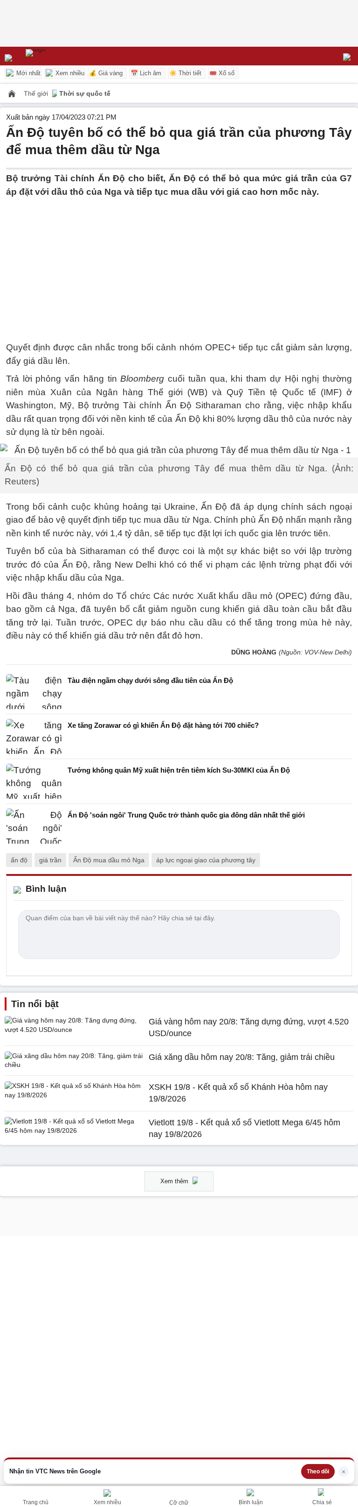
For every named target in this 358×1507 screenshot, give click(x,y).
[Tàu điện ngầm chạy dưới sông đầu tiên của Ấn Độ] (34, 691)
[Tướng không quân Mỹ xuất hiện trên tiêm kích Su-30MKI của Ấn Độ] (34, 781)
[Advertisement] (179, 264)
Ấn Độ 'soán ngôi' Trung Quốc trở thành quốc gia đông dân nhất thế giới (186, 815)
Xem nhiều (69, 73)
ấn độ (19, 860)
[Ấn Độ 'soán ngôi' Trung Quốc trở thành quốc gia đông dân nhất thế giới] (34, 826)
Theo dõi (318, 1471)
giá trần (50, 860)
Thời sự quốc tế (84, 93)
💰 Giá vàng (106, 73)
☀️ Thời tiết (185, 73)
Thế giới (37, 93)
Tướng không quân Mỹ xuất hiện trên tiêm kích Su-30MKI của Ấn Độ (179, 770)
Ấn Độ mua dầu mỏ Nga (109, 860)
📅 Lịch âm (146, 73)
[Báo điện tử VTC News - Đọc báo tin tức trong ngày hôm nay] (57, 56)
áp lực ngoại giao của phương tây (205, 860)
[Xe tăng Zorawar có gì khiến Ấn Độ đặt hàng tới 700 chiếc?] (34, 736)
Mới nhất (27, 73)
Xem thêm (175, 1181)
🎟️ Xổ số (221, 73)
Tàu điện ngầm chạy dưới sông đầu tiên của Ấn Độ (150, 680)
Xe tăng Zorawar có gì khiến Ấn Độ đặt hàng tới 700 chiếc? (163, 725)
